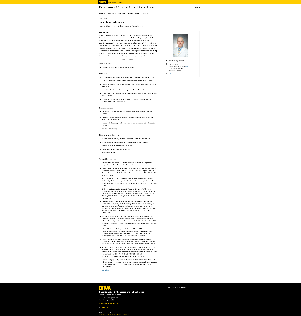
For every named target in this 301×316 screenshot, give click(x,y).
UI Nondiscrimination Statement (114, 314)
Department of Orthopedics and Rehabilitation (127, 7)
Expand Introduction (128, 59)
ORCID (171, 73)
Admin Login (105, 307)
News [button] (144, 13)
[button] (196, 7)
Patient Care (121, 13)
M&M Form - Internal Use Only (177, 287)
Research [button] (111, 13)
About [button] (130, 13)
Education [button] (102, 13)
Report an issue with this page (109, 303)
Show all (104, 270)
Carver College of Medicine (115, 2)
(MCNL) (187, 66)
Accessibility (126, 314)
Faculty (105, 18)
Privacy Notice (102, 314)
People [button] (137, 13)
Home (100, 18)
